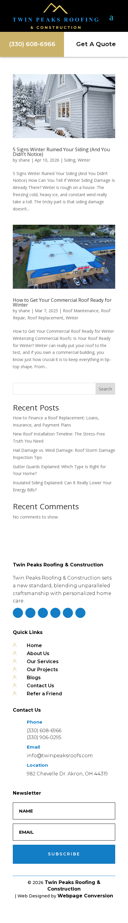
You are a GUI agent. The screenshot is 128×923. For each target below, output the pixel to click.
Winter (84, 160)
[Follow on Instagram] (30, 613)
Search (105, 389)
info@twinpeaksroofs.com (60, 755)
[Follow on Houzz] (80, 613)
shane (24, 160)
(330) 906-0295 (44, 737)
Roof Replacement (45, 318)
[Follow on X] (43, 613)
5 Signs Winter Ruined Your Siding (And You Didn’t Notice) (61, 151)
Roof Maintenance (81, 310)
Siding (69, 160)
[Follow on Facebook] (18, 613)
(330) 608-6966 (44, 730)
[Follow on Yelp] (68, 613)
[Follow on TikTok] (55, 613)
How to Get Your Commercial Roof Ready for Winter (62, 302)
